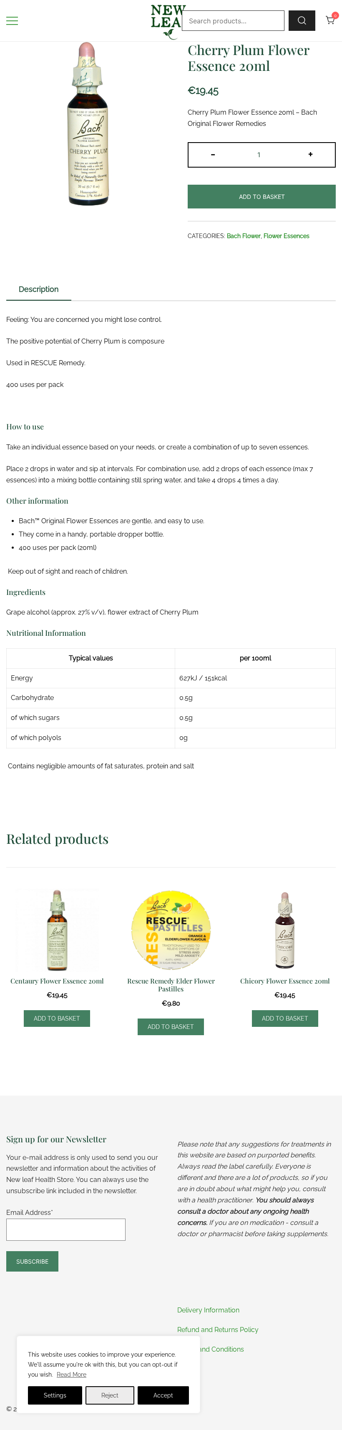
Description (39, 289)
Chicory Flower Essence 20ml (285, 980)
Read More (71, 1374)
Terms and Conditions (210, 1349)
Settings (55, 1395)
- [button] (213, 154)
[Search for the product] (302, 20)
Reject (109, 1395)
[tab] (38, 290)
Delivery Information (208, 1310)
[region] (108, 1374)
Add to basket (262, 196)
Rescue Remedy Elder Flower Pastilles (171, 984)
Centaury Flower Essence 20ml (57, 980)
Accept (163, 1395)
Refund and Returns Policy (218, 1330)
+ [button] (310, 154)
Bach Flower (244, 236)
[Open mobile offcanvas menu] (12, 20)
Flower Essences (286, 236)
